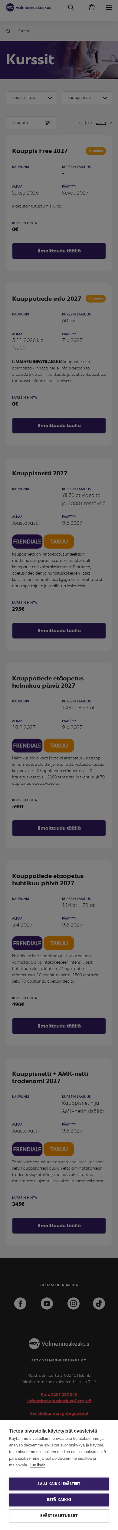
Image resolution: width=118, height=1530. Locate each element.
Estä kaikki (59, 1500)
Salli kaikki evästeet (59, 1484)
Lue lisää (37, 1465)
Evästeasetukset (59, 1516)
